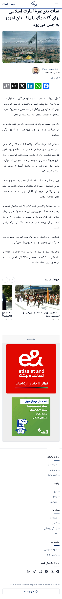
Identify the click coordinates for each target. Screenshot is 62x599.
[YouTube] (46, 571)
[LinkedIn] (29, 571)
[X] (52, 571)
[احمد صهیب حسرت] (36, 71)
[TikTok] (34, 571)
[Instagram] (40, 571)
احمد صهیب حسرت (51, 69)
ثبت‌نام (5, 4)
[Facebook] (58, 571)
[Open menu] (57, 4)
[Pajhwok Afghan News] (34, 4)
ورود (13, 4)
